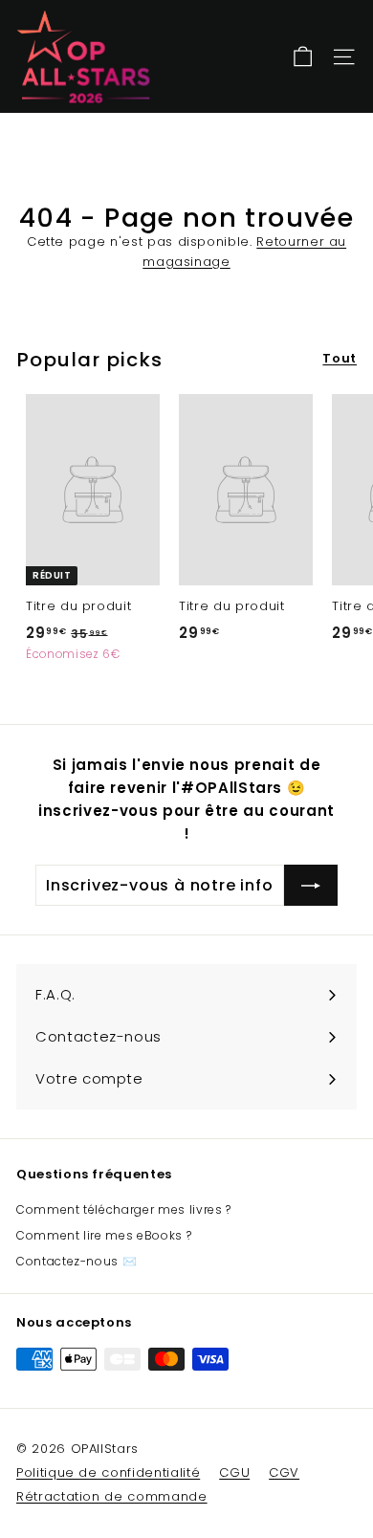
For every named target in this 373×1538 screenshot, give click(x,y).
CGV (284, 1472)
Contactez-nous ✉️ (76, 1261)
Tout (339, 358)
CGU (234, 1472)
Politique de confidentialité (108, 1472)
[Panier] (302, 57)
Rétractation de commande (112, 1496)
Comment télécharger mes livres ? (123, 1209)
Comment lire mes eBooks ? (103, 1235)
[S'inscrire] (311, 886)
